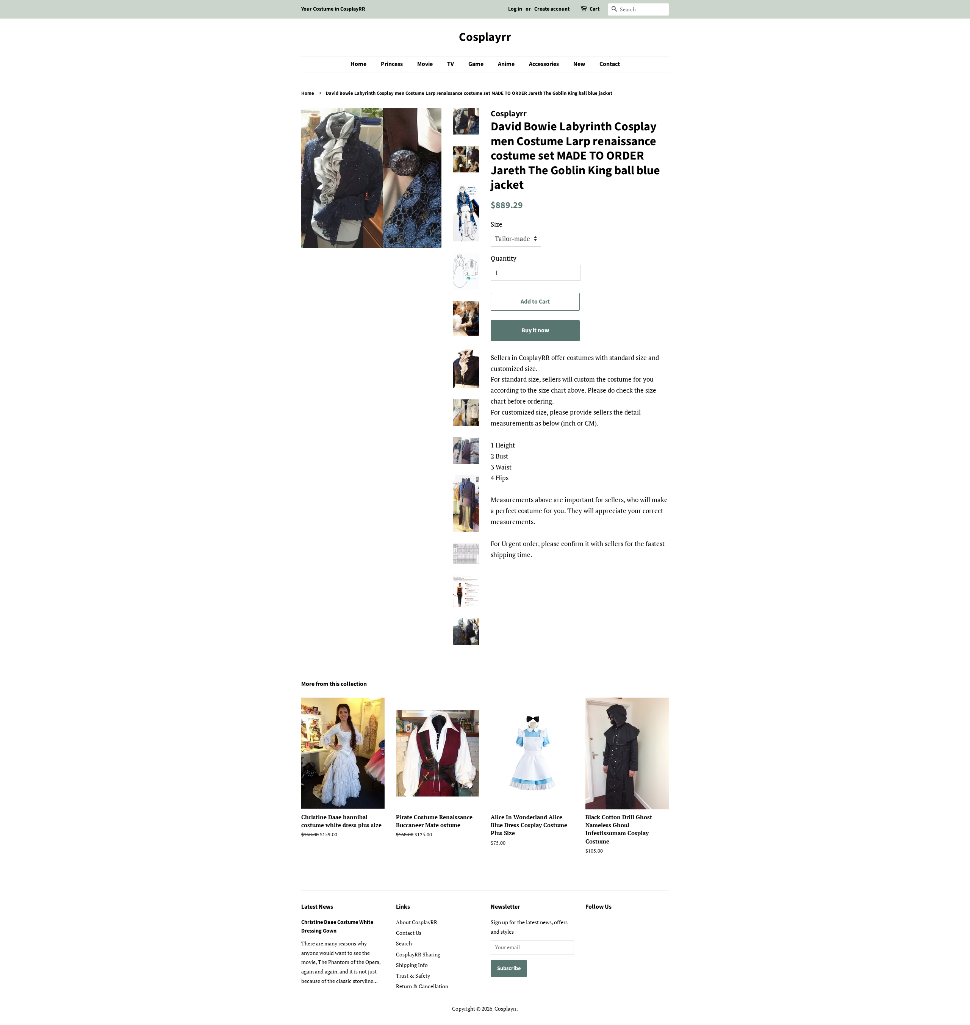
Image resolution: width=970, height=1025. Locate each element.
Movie (425, 64)
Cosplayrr (485, 37)
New (579, 64)
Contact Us (408, 932)
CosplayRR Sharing (418, 954)
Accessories (544, 64)
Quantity (503, 258)
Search (404, 943)
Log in (515, 9)
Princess (392, 64)
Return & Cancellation (422, 986)
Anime (506, 64)
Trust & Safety (413, 975)
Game (475, 64)
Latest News (317, 907)
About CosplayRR (416, 922)
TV (450, 64)
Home (358, 64)
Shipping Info (412, 965)
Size (496, 224)
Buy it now (535, 330)
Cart (594, 9)
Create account (551, 9)
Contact (609, 64)
